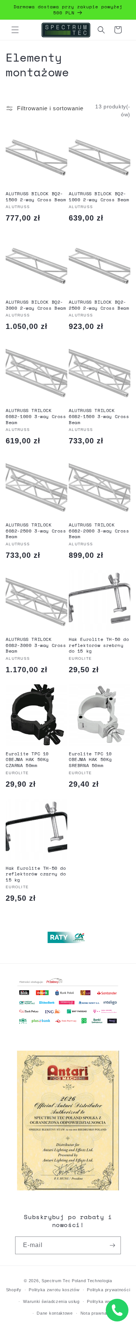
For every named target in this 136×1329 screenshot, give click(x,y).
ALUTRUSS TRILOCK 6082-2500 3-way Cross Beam (36, 531)
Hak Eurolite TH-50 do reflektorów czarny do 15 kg (36, 874)
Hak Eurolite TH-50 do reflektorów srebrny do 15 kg (99, 645)
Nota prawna (93, 1313)
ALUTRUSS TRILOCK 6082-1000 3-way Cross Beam (36, 416)
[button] (15, 30)
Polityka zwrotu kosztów (54, 1289)
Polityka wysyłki (103, 1301)
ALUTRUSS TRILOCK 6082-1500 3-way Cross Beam (99, 416)
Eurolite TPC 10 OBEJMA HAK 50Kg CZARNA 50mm (27, 760)
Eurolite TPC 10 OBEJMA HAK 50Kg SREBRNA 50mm (90, 760)
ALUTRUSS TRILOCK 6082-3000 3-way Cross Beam (36, 645)
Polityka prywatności (108, 1289)
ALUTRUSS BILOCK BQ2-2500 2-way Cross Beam (99, 305)
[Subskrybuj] (112, 1245)
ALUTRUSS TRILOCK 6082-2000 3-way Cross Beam (99, 531)
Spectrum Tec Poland (64, 1280)
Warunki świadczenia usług (51, 1301)
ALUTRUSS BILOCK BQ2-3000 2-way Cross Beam (36, 305)
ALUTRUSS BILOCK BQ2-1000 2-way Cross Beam (99, 196)
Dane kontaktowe (55, 1313)
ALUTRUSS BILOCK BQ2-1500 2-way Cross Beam (36, 196)
